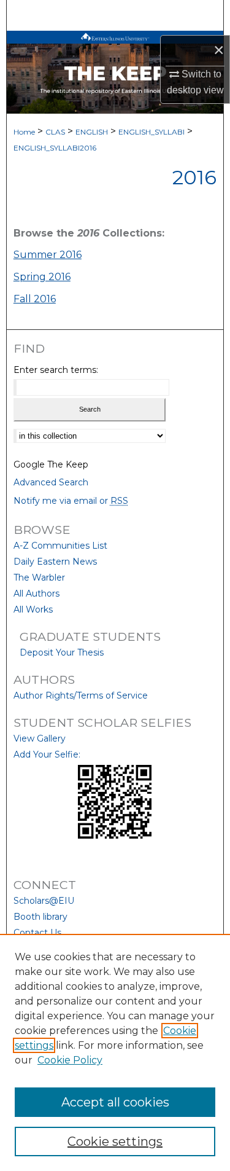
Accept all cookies (115, 1102)
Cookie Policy (69, 1060)
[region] (115, 1052)
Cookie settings (115, 1141)
